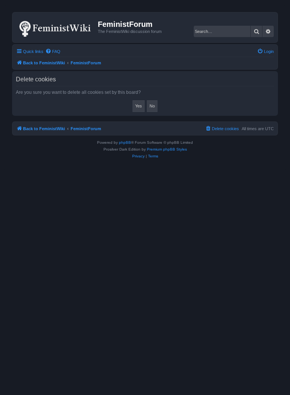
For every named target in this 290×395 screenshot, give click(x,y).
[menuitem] (52, 51)
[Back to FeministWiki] (56, 27)
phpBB (125, 142)
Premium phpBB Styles (167, 149)
